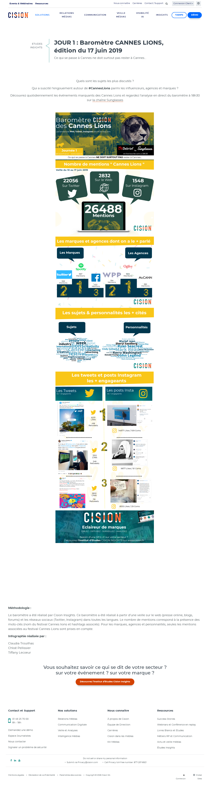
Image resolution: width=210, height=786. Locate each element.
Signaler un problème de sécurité (27, 747)
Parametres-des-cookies (70, 775)
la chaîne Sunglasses (107, 100)
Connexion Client (182, 3)
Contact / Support (154, 3)
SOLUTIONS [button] (42, 15)
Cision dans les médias (120, 736)
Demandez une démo (20, 730)
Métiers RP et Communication (174, 736)
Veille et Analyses (68, 730)
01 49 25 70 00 (20, 719)
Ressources (41, 4)
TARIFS (179, 15)
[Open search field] (167, 3)
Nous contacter (17, 742)
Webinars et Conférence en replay (176, 725)
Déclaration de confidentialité (42, 775)
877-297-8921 (140, 762)
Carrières (137, 3)
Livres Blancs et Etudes (170, 730)
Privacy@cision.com (88, 762)
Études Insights (166, 748)
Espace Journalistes (19, 736)
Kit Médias (113, 742)
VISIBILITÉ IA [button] (142, 15)
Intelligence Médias (69, 736)
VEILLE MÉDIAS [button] (121, 15)
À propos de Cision (118, 719)
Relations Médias (67, 719)
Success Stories (166, 719)
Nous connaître (122, 3)
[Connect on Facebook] (11, 760)
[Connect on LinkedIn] (15, 760)
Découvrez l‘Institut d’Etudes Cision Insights (105, 682)
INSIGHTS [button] (162, 15)
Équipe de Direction (118, 725)
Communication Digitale (72, 725)
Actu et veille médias (169, 742)
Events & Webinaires (21, 4)
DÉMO (194, 15)
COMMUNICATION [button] (95, 15)
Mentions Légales (16, 775)
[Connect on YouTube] (19, 760)
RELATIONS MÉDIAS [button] (67, 15)
